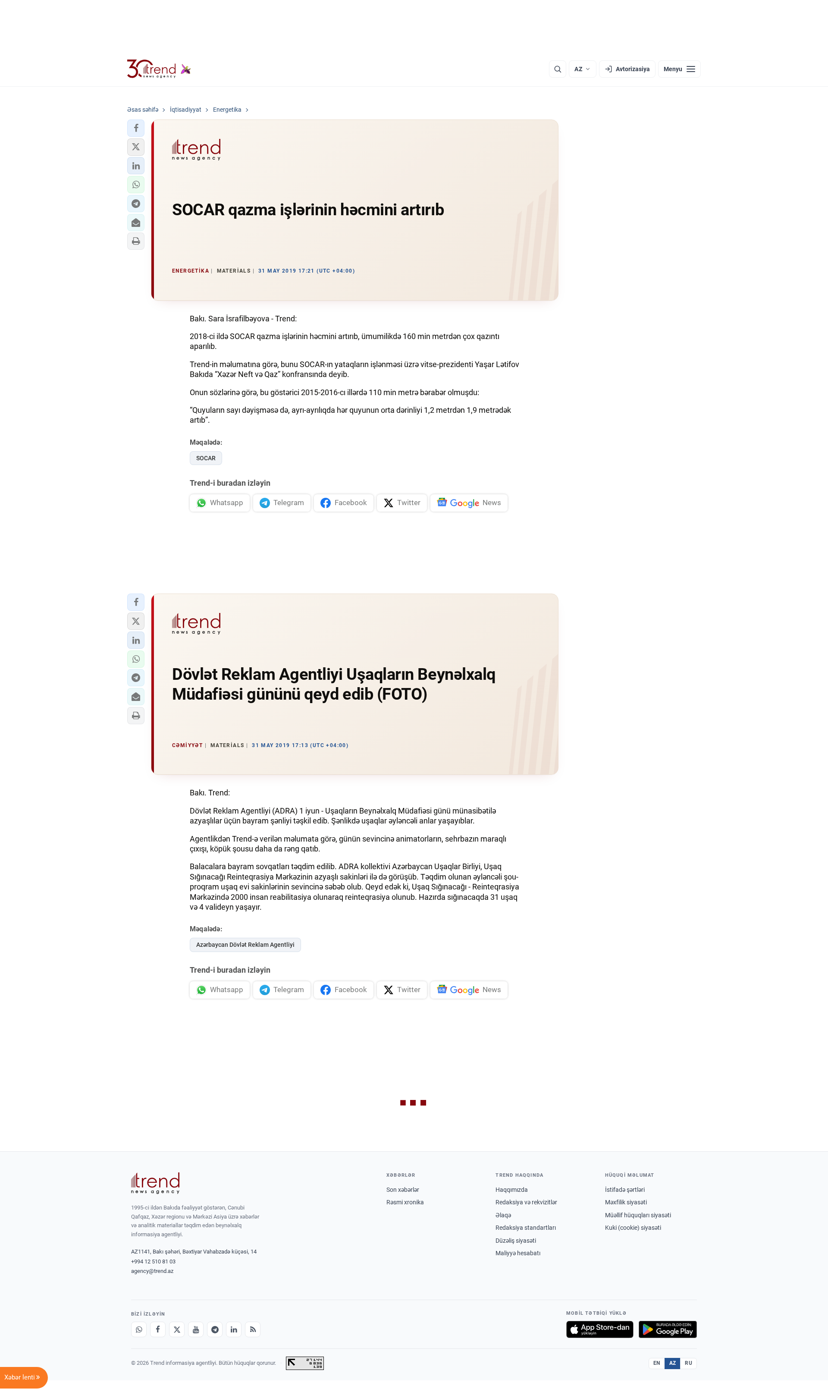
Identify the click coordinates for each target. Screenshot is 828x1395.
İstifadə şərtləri (625, 1189)
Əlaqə (503, 1215)
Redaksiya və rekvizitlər (526, 1202)
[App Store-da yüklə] (600, 1329)
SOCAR (206, 458)
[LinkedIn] (234, 1329)
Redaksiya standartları (526, 1227)
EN (656, 1363)
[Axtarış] (557, 69)
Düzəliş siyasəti (516, 1240)
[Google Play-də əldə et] (668, 1329)
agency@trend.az (152, 1271)
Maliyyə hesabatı (518, 1253)
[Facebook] (158, 1329)
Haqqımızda (512, 1189)
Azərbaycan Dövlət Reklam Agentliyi (245, 944)
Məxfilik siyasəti (626, 1202)
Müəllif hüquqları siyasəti (638, 1215)
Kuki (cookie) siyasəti (633, 1227)
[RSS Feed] (252, 1329)
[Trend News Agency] (155, 1183)
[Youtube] (196, 1329)
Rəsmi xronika (405, 1202)
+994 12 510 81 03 (153, 1261)
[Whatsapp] (139, 1329)
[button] (136, 128)
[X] (177, 1329)
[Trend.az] (159, 69)
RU (688, 1363)
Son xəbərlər (402, 1189)
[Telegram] (215, 1329)
